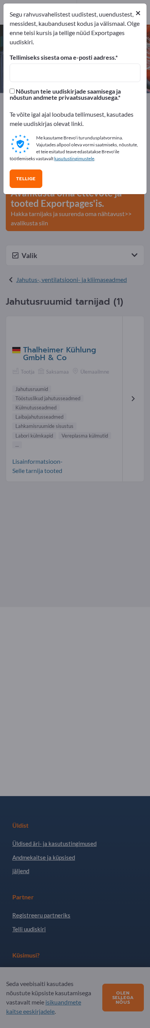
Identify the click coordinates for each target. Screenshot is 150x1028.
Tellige (26, 178)
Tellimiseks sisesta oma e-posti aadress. (62, 57)
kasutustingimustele (74, 158)
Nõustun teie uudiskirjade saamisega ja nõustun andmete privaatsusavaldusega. (65, 94)
